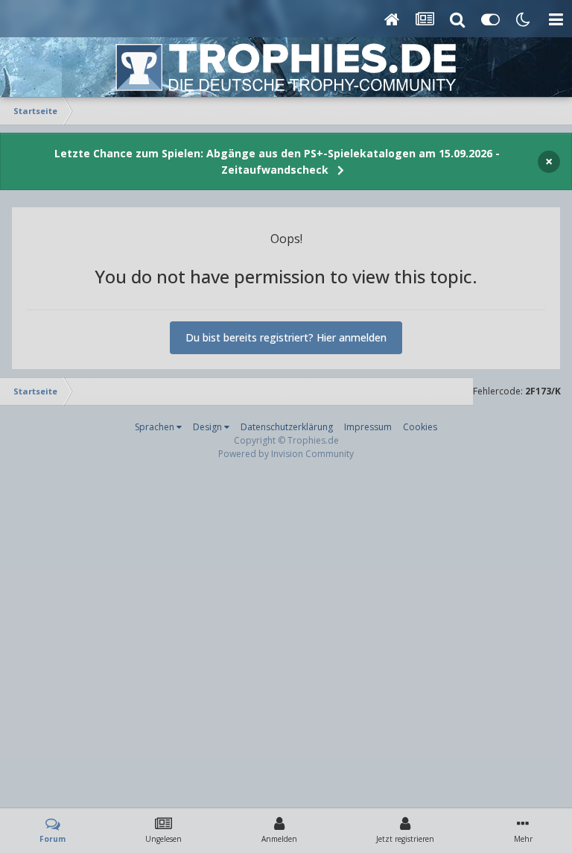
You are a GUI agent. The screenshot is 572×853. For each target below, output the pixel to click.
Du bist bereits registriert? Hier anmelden (286, 337)
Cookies (420, 427)
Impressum (368, 427)
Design (208, 427)
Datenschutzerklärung (287, 427)
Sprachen (156, 427)
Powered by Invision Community (286, 453)
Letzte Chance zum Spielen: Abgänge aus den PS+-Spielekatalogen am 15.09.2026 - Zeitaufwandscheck (277, 161)
